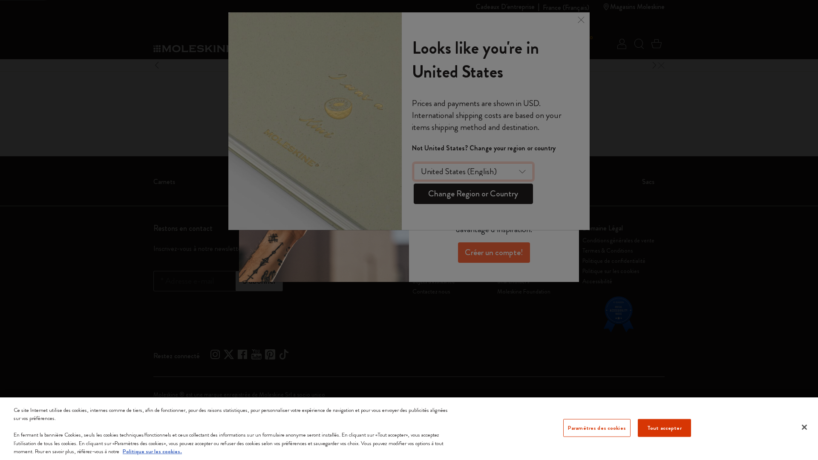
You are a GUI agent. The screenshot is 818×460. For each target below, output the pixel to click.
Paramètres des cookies (597, 428)
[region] (409, 428)
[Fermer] (804, 427)
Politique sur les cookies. (152, 451)
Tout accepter (664, 428)
